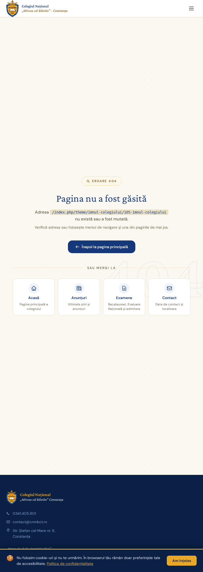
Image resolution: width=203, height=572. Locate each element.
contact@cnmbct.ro (30, 521)
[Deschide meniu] (191, 8)
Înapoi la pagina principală (105, 246)
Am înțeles (181, 560)
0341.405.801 (24, 513)
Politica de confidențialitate (70, 563)
